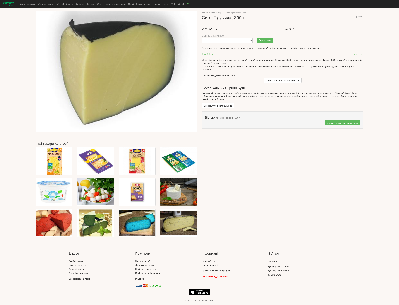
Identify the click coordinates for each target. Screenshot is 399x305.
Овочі (131, 3)
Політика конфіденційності (148, 273)
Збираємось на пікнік (79, 278)
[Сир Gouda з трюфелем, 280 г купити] (178, 223)
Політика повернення (146, 269)
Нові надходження (78, 264)
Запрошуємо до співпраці (215, 276)
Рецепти (139, 278)
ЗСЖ (173, 3)
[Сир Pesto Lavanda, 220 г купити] (137, 223)
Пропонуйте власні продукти (216, 270)
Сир (99, 3)
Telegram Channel (280, 266)
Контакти (272, 260)
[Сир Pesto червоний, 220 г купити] (54, 223)
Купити (266, 40)
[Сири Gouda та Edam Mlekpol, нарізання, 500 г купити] (178, 161)
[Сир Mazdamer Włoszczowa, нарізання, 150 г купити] (54, 161)
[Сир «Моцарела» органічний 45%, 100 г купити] (54, 192)
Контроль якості (210, 264)
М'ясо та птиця (45, 3)
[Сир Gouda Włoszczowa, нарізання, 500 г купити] (137, 161)
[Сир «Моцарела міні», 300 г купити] (95, 192)
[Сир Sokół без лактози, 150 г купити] (137, 192)
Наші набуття (208, 260)
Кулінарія (80, 3)
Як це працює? (143, 260)
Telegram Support (280, 270)
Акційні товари (76, 260)
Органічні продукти (78, 273)
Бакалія (156, 3)
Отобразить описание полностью (283, 80)
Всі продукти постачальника (218, 105)
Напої (165, 3)
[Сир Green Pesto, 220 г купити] (95, 223)
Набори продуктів (26, 3)
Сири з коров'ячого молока (235, 12)
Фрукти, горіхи (143, 3)
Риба (57, 3)
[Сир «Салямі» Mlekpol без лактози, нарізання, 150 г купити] (95, 161)
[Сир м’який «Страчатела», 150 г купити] (178, 192)
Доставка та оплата (145, 264)
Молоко (91, 3)
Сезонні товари (76, 269)
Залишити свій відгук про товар (342, 122)
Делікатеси (67, 3)
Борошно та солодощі (114, 3)
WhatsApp (275, 274)
